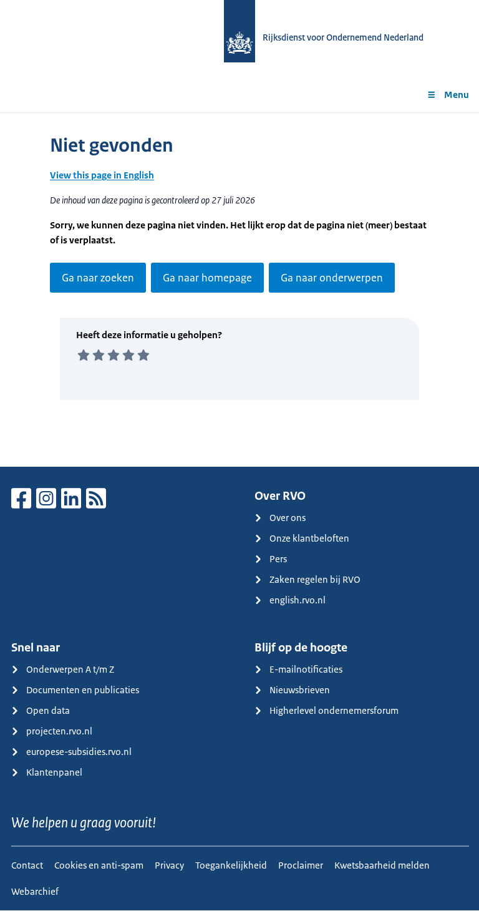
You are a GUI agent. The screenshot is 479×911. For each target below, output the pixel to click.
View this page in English (102, 175)
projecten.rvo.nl (59, 731)
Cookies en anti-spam (98, 865)
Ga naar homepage (207, 278)
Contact (27, 865)
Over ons (287, 518)
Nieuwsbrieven (299, 690)
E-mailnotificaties (305, 669)
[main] (239, 289)
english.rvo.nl (297, 600)
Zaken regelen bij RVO (314, 579)
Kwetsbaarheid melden (382, 865)
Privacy (169, 865)
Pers (278, 559)
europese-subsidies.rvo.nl (79, 752)
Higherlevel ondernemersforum (334, 710)
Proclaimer (300, 865)
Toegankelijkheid (231, 865)
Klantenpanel (54, 772)
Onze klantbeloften (309, 538)
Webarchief (35, 891)
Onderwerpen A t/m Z (70, 669)
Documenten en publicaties (82, 690)
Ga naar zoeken (98, 278)
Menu (456, 94)
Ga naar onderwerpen (332, 278)
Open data (48, 710)
